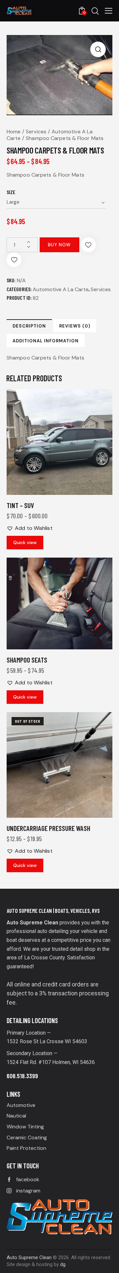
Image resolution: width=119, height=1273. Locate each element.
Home (13, 131)
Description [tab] (29, 326)
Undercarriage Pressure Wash (48, 828)
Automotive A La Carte (61, 289)
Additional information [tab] (46, 341)
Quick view (25, 542)
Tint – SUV (20, 505)
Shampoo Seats (27, 660)
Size (11, 192)
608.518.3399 (22, 1076)
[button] (108, 11)
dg (62, 1264)
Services (36, 131)
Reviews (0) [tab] (74, 326)
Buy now (59, 245)
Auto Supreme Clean (29, 1257)
